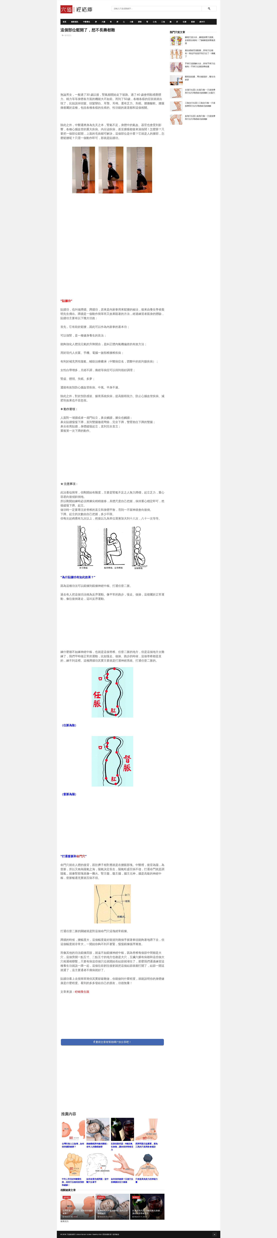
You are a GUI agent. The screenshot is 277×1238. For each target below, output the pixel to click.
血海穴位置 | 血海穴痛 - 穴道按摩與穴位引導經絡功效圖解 (200, 117)
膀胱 (140, 21)
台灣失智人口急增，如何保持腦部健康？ (78, 1212)
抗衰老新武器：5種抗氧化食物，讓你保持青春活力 (147, 1212)
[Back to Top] (214, 1234)
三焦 (163, 21)
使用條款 (116, 1234)
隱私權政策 (107, 1234)
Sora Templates (94, 1234)
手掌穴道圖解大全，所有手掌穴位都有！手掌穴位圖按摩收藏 (200, 65)
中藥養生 (86, 21)
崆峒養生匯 (82, 992)
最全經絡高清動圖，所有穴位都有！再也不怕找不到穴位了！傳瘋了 (200, 53)
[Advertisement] (112, 69)
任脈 (184, 21)
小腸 (131, 21)
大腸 (103, 21)
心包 (155, 21)
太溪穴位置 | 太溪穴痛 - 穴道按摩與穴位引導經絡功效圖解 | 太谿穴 (200, 91)
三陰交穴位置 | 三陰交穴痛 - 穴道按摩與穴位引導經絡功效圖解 (200, 104)
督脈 (193, 21)
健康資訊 (74, 21)
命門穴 (80, 856)
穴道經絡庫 (71, 1234)
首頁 (64, 21)
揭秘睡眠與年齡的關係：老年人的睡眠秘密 (113, 1212)
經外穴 (202, 21)
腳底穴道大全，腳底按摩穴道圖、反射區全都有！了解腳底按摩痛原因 (200, 40)
